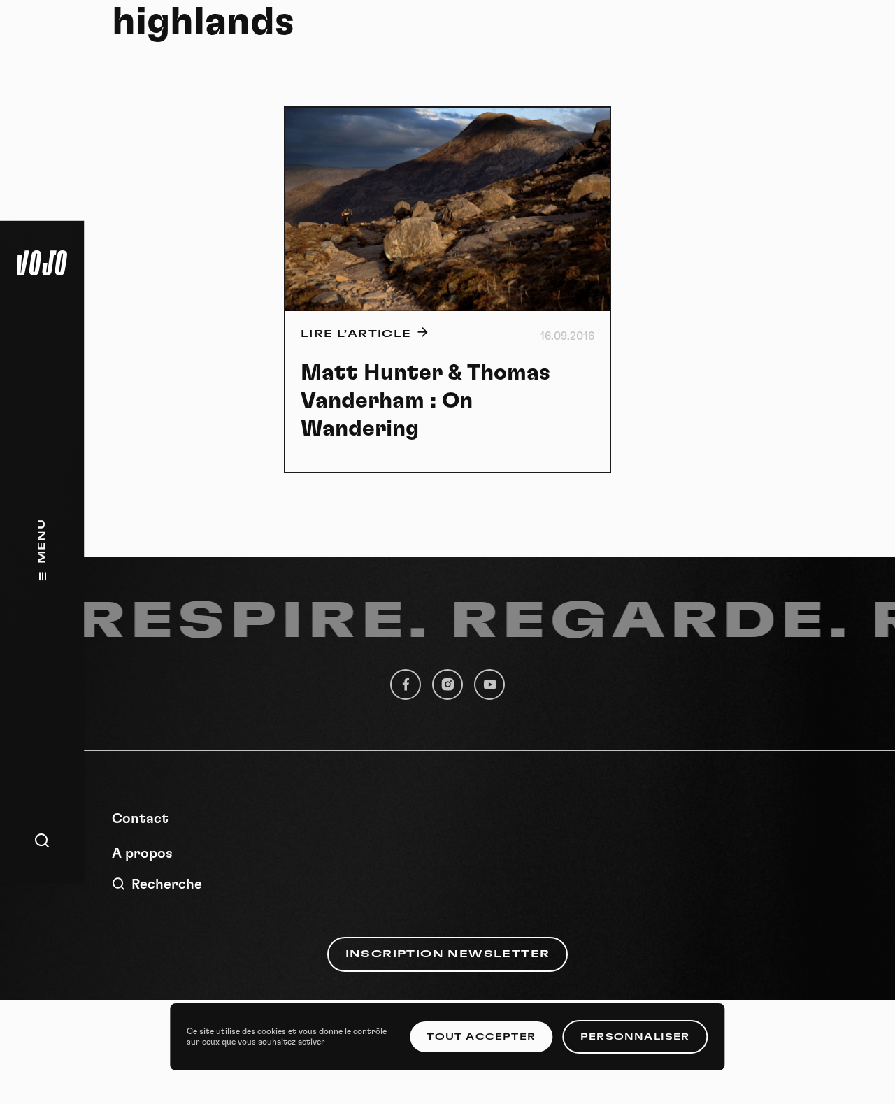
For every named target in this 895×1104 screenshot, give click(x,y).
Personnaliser (635, 1037)
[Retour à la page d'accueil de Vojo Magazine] (42, 263)
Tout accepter (481, 1037)
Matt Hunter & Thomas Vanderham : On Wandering (425, 400)
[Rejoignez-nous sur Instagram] (447, 684)
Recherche (166, 884)
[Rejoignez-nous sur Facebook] (405, 684)
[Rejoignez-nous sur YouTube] (489, 684)
